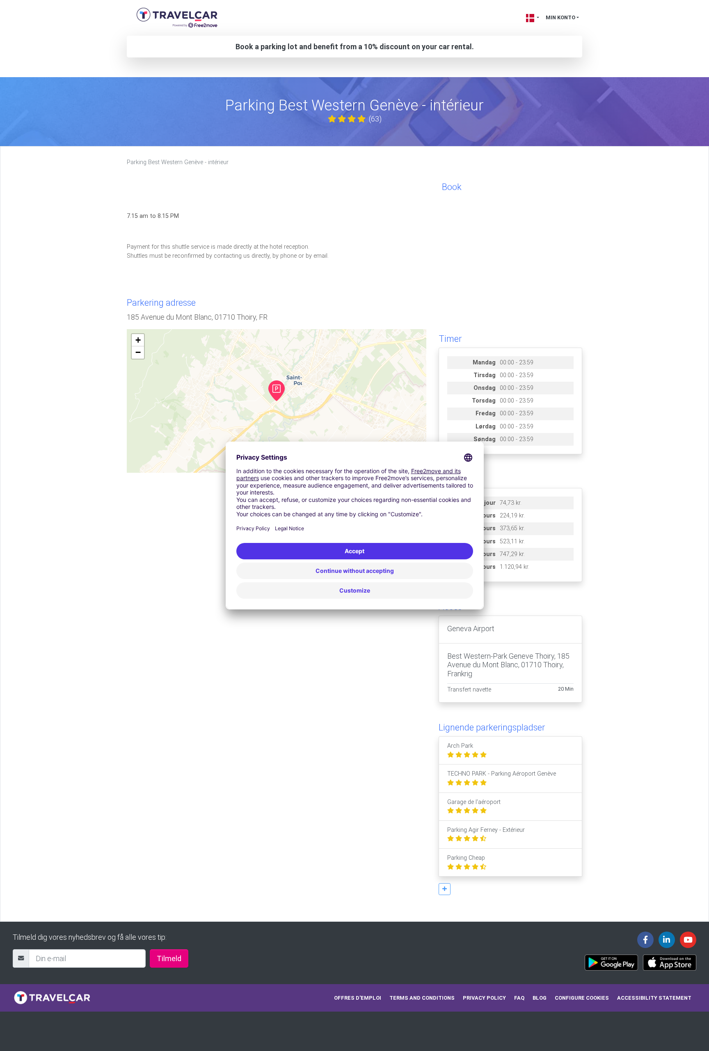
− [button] (138, 352)
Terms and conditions (422, 998)
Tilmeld (169, 958)
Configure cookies (582, 998)
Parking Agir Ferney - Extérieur (486, 830)
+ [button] (138, 340)
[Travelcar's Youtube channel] (688, 940)
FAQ (519, 998)
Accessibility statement (654, 998)
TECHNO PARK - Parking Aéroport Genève (501, 773)
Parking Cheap (466, 857)
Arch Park (460, 745)
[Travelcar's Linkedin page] (667, 940)
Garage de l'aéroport (474, 802)
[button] (445, 889)
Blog (540, 998)
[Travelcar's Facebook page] (645, 940)
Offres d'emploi (357, 998)
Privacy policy (484, 998)
